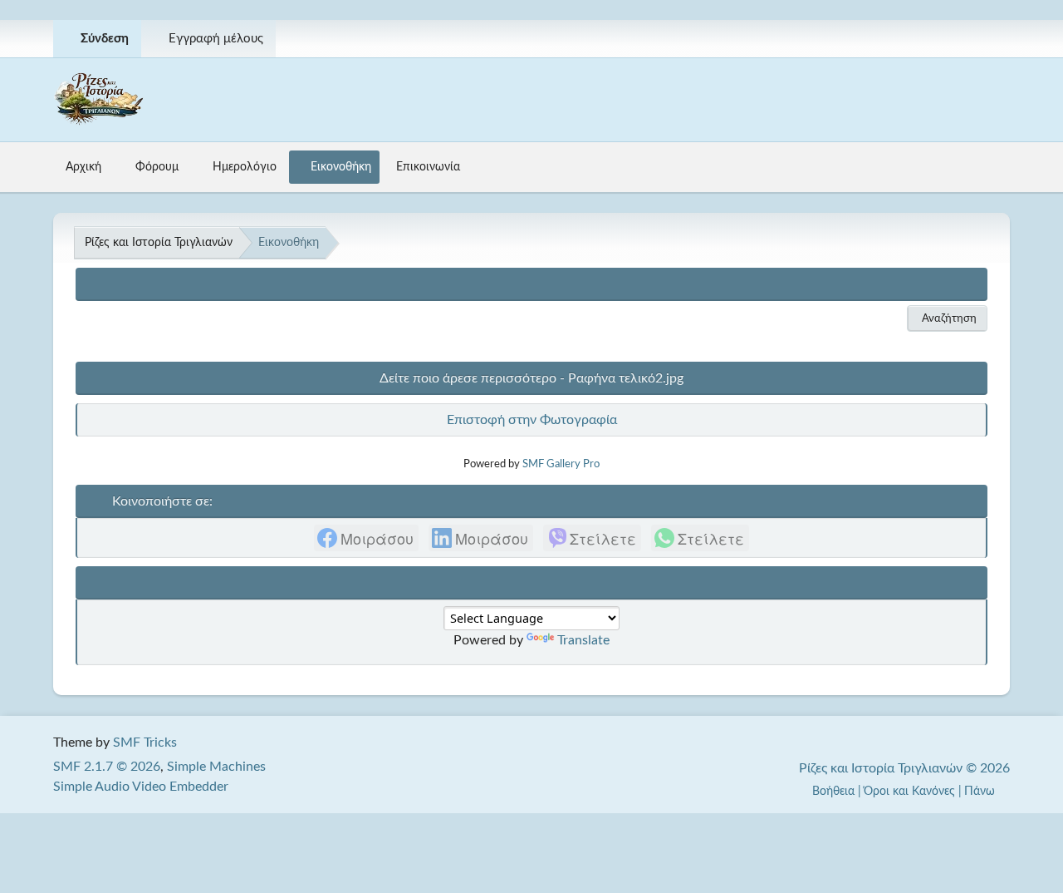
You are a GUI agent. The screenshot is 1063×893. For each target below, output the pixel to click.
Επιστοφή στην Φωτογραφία (532, 420)
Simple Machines (216, 766)
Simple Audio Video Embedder (140, 786)
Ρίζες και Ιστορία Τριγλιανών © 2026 (904, 768)
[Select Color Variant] (991, 38)
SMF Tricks (145, 742)
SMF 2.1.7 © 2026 (106, 766)
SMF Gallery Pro (561, 464)
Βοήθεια (833, 791)
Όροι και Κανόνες (909, 791)
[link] (366, 538)
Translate (583, 640)
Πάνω (981, 791)
